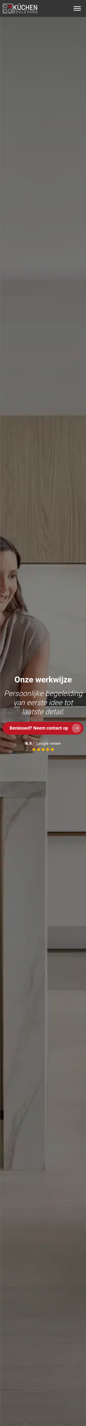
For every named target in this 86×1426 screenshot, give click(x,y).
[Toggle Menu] (77, 8)
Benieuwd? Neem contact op (39, 728)
